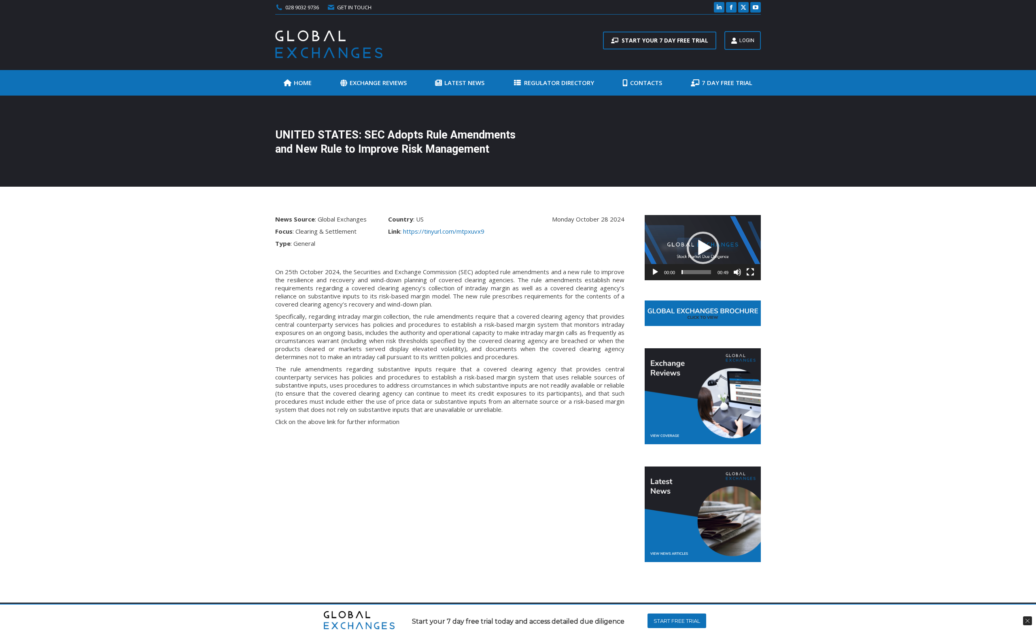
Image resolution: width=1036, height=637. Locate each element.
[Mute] (737, 272)
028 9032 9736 (302, 7)
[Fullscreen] (750, 272)
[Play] (655, 272)
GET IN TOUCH (354, 7)
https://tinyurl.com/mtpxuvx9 (443, 231)
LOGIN (746, 40)
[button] (703, 248)
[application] (703, 247)
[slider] (696, 272)
